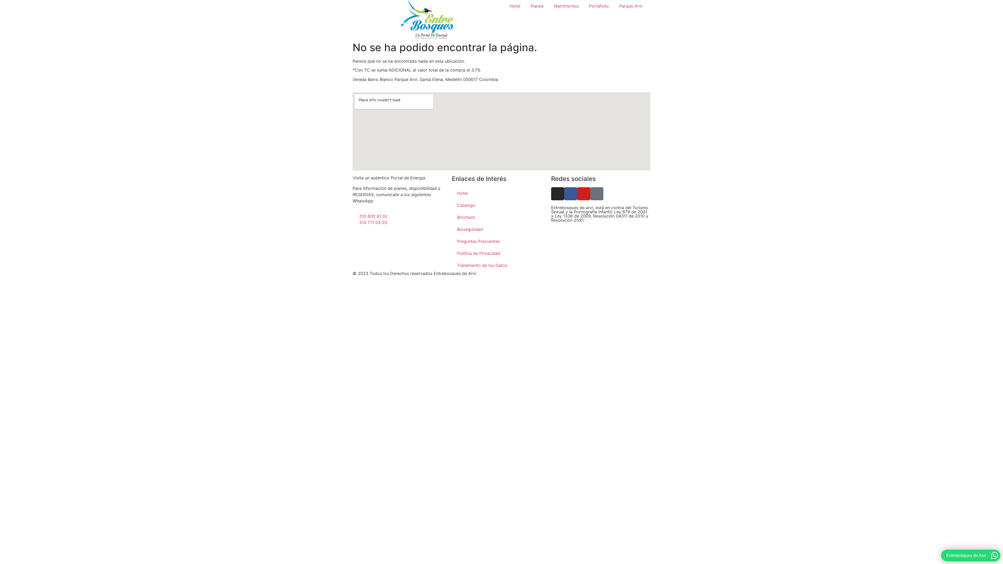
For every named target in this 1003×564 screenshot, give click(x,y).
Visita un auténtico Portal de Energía (389, 177)
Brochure (466, 217)
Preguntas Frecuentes (478, 241)
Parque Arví (630, 6)
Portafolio (599, 6)
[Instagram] (557, 193)
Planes (537, 6)
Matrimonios (566, 6)
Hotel (515, 6)
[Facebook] (570, 193)
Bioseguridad (470, 229)
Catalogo (466, 205)
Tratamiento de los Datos (482, 265)
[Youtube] (583, 193)
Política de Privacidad (478, 253)
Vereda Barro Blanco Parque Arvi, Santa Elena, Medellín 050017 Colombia (425, 79)
